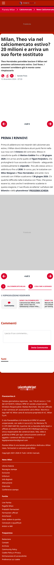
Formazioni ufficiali (10, 513)
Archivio (5, 546)
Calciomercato (25, 9)
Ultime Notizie (8, 466)
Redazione (6, 539)
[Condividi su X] (12, 76)
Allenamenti (7, 483)
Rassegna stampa (9, 469)
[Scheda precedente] (4, 124)
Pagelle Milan (7, 506)
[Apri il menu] (3, 3)
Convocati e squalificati (11, 523)
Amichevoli (6, 516)
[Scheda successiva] (50, 124)
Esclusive (6, 473)
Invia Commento (39, 347)
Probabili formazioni (10, 509)
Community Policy (9, 549)
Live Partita (6, 502)
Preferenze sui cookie (11, 559)
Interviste (6, 486)
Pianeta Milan (8, 9)
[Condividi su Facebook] (7, 76)
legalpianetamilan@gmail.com (15, 440)
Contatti (5, 542)
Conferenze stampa (10, 489)
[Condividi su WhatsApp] (3, 76)
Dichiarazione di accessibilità (14, 556)
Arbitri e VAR (7, 526)
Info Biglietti (7, 479)
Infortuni (6, 476)
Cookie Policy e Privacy (11, 552)
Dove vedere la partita (11, 519)
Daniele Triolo (22, 76)
